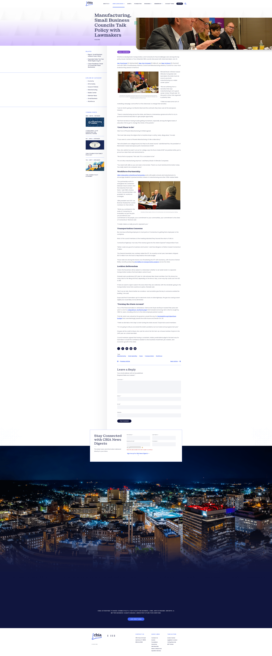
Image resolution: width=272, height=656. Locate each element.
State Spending (132, 356)
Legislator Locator (172, 640)
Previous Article (125, 361)
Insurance (147, 3)
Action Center (171, 638)
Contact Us (154, 638)
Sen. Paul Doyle (122, 63)
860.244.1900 (139, 642)
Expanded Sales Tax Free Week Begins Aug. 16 (96, 60)
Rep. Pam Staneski (145, 63)
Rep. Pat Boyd (166, 63)
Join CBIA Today (136, 619)
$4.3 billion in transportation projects (147, 262)
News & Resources (118, 3)
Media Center (92, 93)
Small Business (92, 98)
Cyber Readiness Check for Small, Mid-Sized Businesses (95, 65)
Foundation (138, 3)
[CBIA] (89, 3)
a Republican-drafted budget (137, 310)
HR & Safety (91, 84)
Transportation (149, 356)
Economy (91, 81)
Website (119, 412)
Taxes (141, 356)
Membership (157, 3)
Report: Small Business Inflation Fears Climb (95, 55)
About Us (106, 3)
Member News (92, 95)
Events (129, 3)
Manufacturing (121, 356)
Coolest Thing (169, 3)
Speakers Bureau (156, 651)
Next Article (174, 361)
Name (119, 396)
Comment (120, 379)
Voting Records (171, 642)
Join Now (179, 3)
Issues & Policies (93, 87)
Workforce (159, 356)
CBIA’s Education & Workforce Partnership (131, 175)
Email (119, 404)
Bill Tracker (170, 644)
